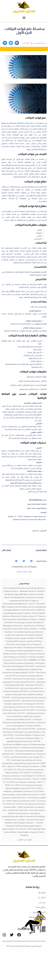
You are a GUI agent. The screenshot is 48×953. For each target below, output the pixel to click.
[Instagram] (4, 935)
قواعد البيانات (21, 571)
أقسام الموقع (39, 912)
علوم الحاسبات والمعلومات (24, 566)
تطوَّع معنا (41, 907)
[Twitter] (11, 935)
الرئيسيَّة (42, 892)
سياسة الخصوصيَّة (37, 917)
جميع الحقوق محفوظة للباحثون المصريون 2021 (24, 946)
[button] (24, 18)
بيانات (29, 571)
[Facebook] (19, 935)
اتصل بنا (42, 897)
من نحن (42, 902)
